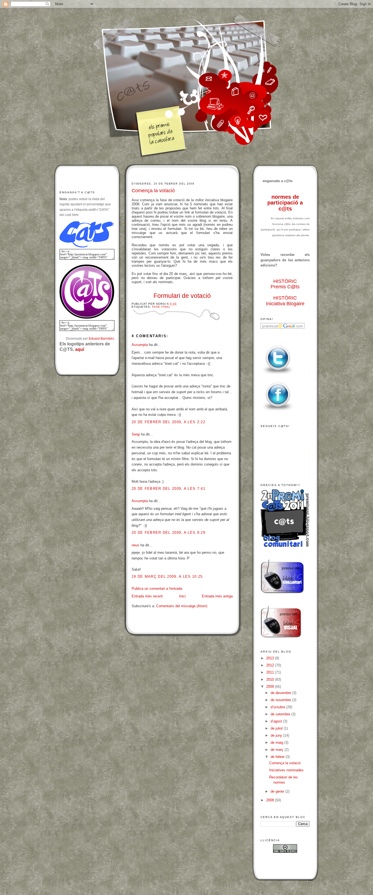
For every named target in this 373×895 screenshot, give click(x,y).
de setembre (281, 714)
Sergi (136, 434)
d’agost (277, 721)
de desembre (281, 693)
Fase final (161, 306)
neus (135, 545)
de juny (277, 735)
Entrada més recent (147, 596)
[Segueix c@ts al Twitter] (277, 374)
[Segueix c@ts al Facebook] (277, 411)
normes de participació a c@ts (285, 203)
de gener (278, 791)
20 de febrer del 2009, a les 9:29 (168, 533)
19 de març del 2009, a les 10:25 (167, 576)
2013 (270, 658)
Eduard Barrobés (101, 338)
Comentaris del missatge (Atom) (181, 606)
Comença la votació (153, 190)
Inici (182, 596)
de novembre (281, 700)
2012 (270, 665)
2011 (270, 672)
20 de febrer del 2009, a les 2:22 (168, 422)
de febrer (278, 757)
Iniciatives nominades (286, 770)
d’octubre (278, 707)
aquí (79, 349)
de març (278, 750)
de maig (277, 742)
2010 (270, 679)
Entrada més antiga (217, 596)
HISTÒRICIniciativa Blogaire (285, 300)
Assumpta (140, 345)
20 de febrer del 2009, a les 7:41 (168, 489)
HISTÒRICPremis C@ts (285, 284)
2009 (270, 686)
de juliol (277, 728)
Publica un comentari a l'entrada (157, 588)
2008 (270, 800)
